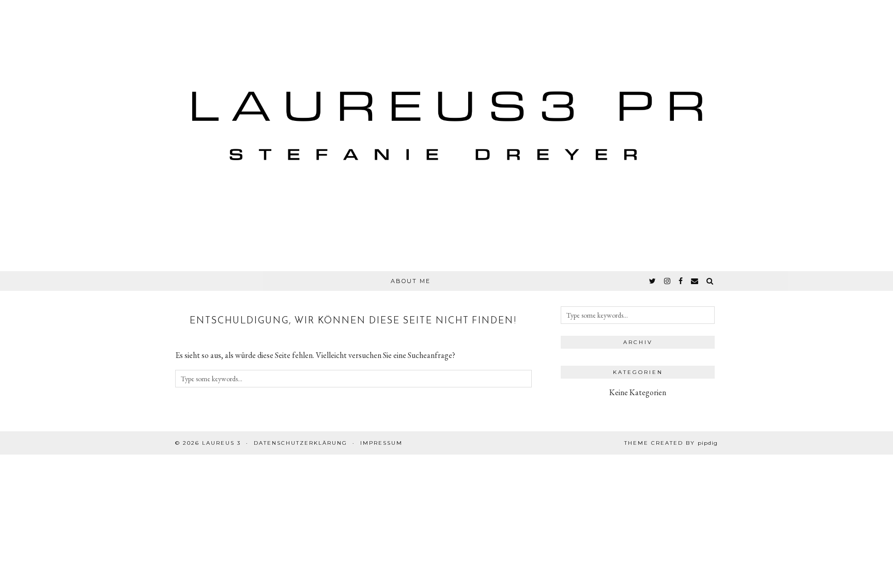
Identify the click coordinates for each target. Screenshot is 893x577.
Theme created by (671, 443)
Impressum (381, 443)
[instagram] (667, 281)
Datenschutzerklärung (300, 443)
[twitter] (653, 281)
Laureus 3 (221, 443)
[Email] (695, 281)
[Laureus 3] (446, 135)
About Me (410, 281)
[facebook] (681, 281)
